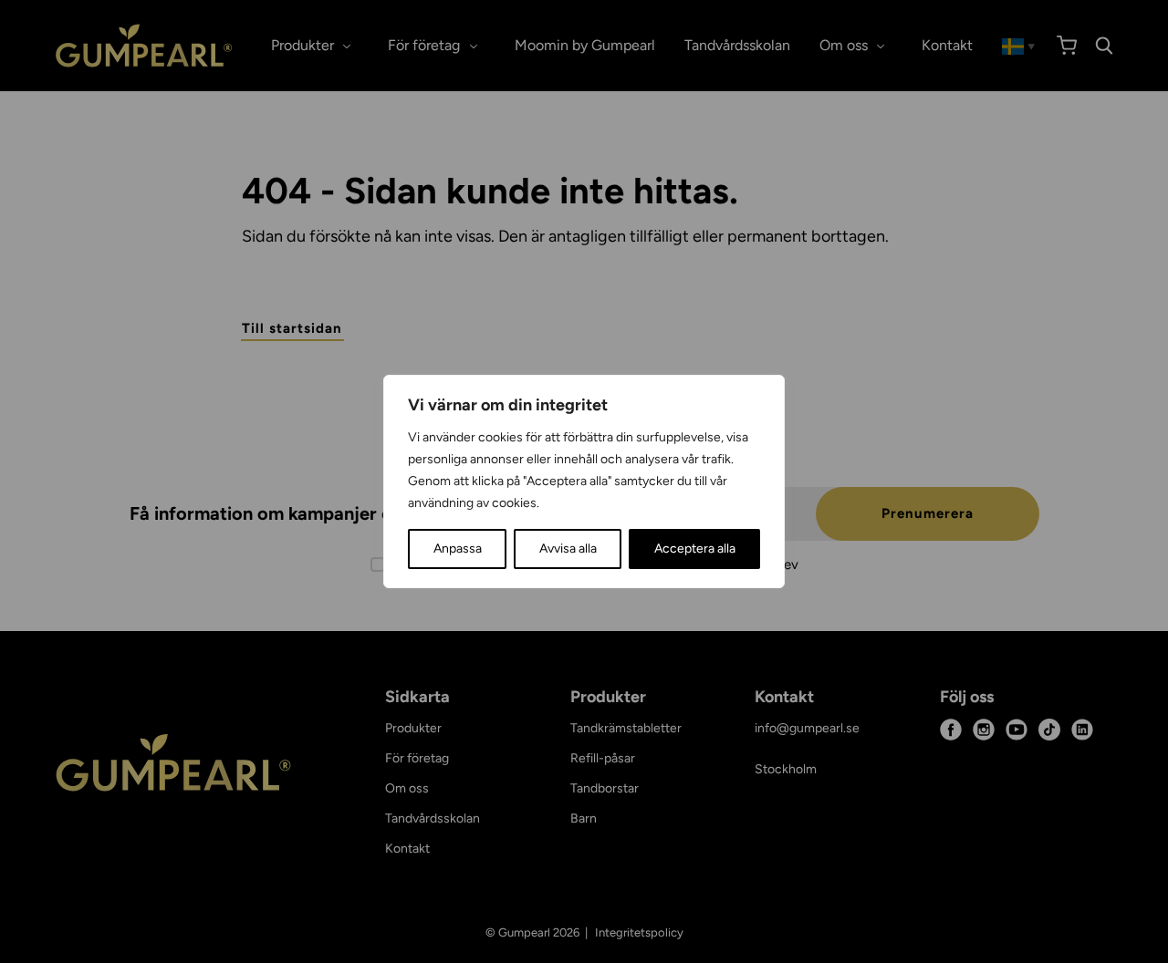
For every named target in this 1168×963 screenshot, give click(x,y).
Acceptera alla (694, 548)
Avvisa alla (568, 548)
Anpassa (457, 548)
